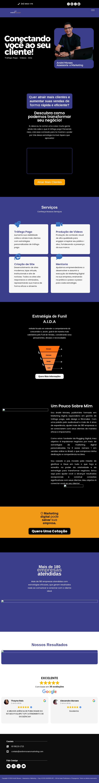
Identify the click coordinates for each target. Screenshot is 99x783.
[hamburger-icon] (93, 10)
